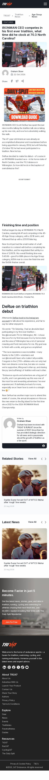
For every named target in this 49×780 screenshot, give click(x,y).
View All (32, 458)
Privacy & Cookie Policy (20, 764)
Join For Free (11, 622)
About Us (6, 678)
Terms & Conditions (11, 704)
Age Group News (37, 16)
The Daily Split (8, 753)
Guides (5, 732)
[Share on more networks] (23, 81)
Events (5, 721)
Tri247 (5, 742)
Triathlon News (19, 16)
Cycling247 (7, 750)
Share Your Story (9, 693)
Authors (5, 696)
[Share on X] (17, 81)
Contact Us (7, 689)
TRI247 (6, 16)
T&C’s (36, 764)
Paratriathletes (8, 728)
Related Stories (12, 458)
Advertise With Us (10, 682)
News (4, 718)
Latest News (11, 522)
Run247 (5, 746)
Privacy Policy (8, 700)
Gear (4, 714)
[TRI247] (7, 4)
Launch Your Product (11, 685)
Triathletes (6, 725)
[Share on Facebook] (12, 81)
